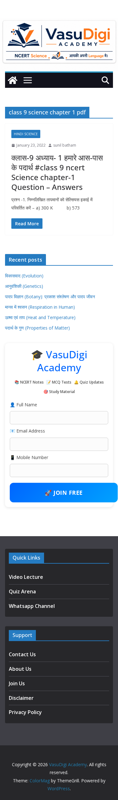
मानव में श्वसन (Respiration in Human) (40, 307)
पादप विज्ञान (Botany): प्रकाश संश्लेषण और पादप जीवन (50, 297)
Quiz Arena (22, 591)
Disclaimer (21, 697)
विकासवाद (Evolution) (24, 276)
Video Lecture (26, 576)
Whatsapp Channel (32, 606)
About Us (20, 668)
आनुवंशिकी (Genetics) (24, 286)
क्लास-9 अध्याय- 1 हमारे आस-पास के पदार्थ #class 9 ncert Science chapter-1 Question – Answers (57, 172)
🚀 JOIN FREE (64, 492)
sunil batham (64, 145)
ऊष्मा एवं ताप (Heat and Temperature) (40, 317)
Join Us (17, 683)
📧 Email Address (27, 431)
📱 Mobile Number (29, 457)
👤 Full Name (23, 405)
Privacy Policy (25, 712)
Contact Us (22, 654)
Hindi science (26, 134)
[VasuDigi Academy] (12, 80)
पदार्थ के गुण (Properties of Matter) (37, 328)
